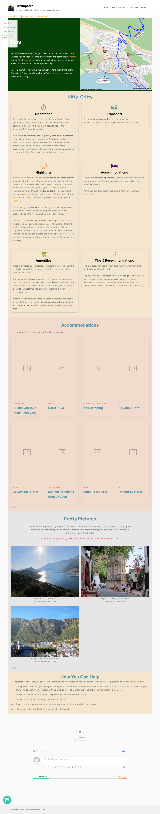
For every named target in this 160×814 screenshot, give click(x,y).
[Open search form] (151, 7)
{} (76, 767)
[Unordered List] (62, 767)
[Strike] (55, 767)
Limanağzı (28, 60)
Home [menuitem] (106, 7)
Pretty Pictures (9, 32)
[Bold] (44, 767)
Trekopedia (25, 6)
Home (11, 16)
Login (124, 751)
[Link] (72, 767)
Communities (41, 16)
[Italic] (48, 767)
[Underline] (51, 767)
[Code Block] (69, 767)
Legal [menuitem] (143, 7)
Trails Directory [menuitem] (118, 7)
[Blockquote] (65, 767)
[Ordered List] (58, 767)
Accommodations (10, 27)
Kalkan (73, 56)
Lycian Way (27, 16)
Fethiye (16, 201)
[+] (79, 767)
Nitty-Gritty (8, 23)
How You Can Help (8, 36)
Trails (18, 16)
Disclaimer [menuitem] (133, 7)
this (134, 681)
